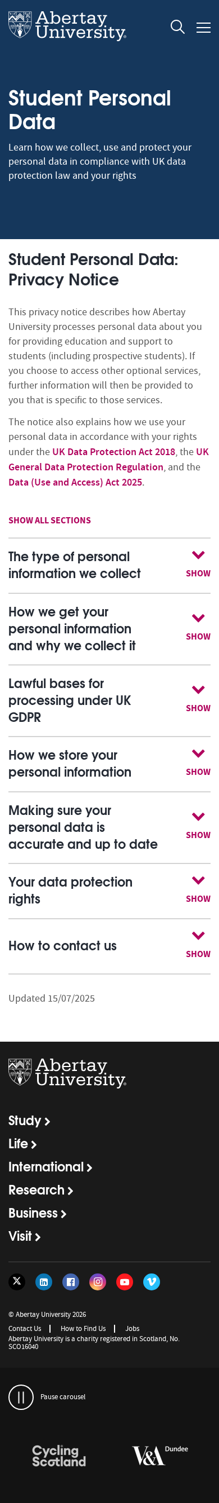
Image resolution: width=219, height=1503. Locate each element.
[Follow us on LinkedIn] (43, 1281)
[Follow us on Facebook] (70, 1281)
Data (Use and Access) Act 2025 (75, 482)
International (46, 1165)
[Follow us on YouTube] (124, 1281)
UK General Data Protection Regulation (108, 459)
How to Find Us (83, 1328)
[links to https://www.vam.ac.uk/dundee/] (160, 1456)
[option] (59, 1457)
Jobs (132, 1328)
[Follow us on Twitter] (16, 1281)
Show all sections (49, 520)
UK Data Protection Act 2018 (113, 452)
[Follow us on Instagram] (97, 1281)
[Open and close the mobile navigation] (204, 28)
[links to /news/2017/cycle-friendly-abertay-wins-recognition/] (59, 1456)
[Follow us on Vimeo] (151, 1281)
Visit (20, 1235)
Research (36, 1188)
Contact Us (24, 1328)
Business (33, 1212)
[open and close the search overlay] (178, 29)
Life (18, 1142)
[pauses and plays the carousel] (21, 1397)
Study (25, 1119)
